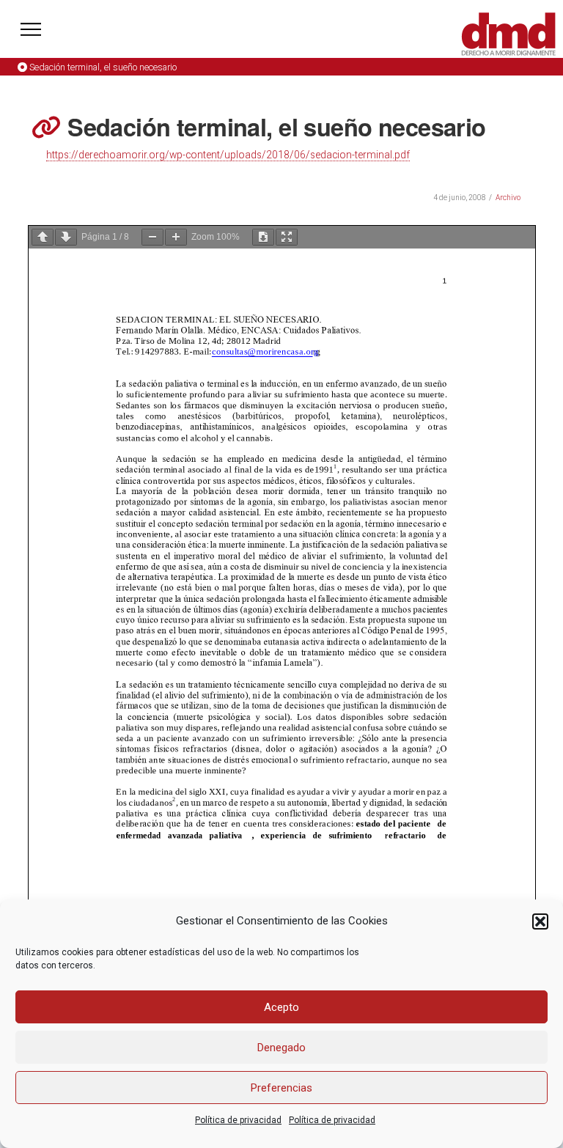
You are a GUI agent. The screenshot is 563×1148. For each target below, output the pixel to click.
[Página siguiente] (66, 237)
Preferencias (281, 1087)
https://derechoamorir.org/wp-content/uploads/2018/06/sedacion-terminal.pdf (228, 155)
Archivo (508, 198)
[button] (540, 921)
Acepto (281, 1007)
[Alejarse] (152, 237)
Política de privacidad (238, 1120)
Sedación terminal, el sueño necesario (103, 67)
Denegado (281, 1047)
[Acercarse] (176, 237)
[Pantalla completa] (287, 237)
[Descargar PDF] (263, 237)
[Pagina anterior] (43, 237)
